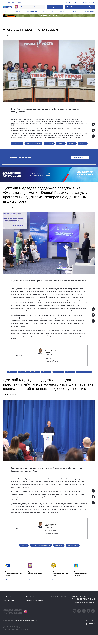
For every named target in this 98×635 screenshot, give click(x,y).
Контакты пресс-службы (34, 600)
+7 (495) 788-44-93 (83, 598)
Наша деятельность (32, 11)
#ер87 (60, 143)
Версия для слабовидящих (88, 2)
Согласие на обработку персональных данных (16, 629)
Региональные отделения (56, 596)
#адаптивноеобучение (84, 371)
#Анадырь (71, 143)
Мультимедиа (75, 11)
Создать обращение (80, 157)
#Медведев (12, 371)
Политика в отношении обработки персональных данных (19, 628)
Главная (5, 22)
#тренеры (69, 371)
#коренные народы (73, 545)
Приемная (62, 11)
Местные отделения (48, 11)
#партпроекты (58, 371)
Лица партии (17, 11)
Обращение (55, 7)
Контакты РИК (9, 600)
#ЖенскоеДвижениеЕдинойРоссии (29, 371)
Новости (23, 22)
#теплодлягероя (17, 143)
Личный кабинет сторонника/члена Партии (80, 7)
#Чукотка (82, 143)
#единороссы (49, 143)
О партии (5, 11)
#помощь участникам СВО (33, 143)
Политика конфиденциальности (12, 626)
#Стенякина (46, 371)
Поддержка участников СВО (49, 15)
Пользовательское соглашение (11, 625)
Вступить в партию (89, 11)
